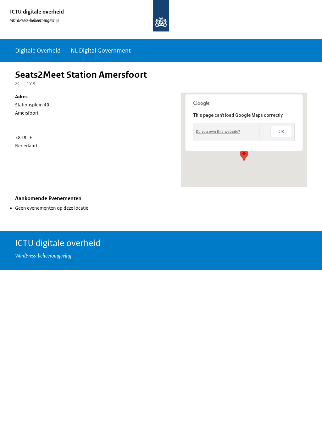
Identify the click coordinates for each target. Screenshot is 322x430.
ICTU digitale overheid (37, 11)
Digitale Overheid (38, 50)
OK (281, 131)
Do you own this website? (218, 131)
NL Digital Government (101, 50)
